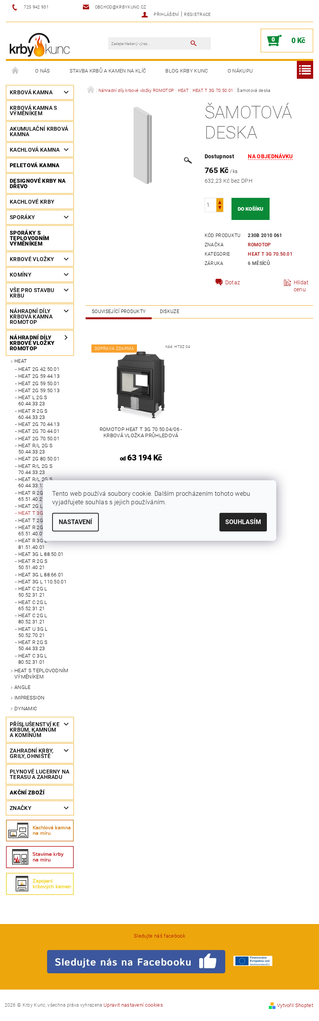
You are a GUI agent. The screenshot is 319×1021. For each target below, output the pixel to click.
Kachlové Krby (32, 202)
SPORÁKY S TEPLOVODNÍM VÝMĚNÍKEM (29, 238)
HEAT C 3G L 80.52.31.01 (32, 659)
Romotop (259, 244)
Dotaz (232, 282)
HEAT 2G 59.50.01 (39, 383)
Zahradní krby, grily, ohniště (31, 753)
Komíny (21, 275)
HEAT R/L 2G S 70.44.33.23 (35, 469)
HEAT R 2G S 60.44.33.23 (33, 414)
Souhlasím (243, 522)
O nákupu (240, 71)
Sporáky (22, 217)
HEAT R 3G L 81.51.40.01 (32, 544)
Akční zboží (27, 792)
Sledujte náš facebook (159, 935)
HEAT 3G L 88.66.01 (41, 575)
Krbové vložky (32, 259)
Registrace (197, 14)
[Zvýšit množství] (219, 201)
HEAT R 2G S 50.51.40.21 (33, 564)
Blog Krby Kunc (186, 71)
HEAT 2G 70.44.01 (39, 431)
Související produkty (118, 311)
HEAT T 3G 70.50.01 (270, 254)
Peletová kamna (35, 165)
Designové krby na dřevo (38, 183)
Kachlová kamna (35, 150)
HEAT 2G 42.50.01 (39, 369)
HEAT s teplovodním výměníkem (41, 674)
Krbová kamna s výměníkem (33, 110)
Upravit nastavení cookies (133, 1005)
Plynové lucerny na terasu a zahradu (40, 774)
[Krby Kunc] (40, 44)
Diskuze (169, 311)
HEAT (20, 361)
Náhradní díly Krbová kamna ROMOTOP (31, 316)
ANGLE (22, 687)
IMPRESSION (29, 698)
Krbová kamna (31, 92)
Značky (21, 808)
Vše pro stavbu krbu (32, 293)
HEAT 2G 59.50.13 (39, 390)
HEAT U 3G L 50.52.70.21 (33, 632)
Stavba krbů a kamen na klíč (108, 71)
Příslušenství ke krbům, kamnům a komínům (35, 729)
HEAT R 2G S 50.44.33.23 (33, 645)
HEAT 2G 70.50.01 (39, 438)
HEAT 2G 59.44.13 (39, 376)
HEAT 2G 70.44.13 (39, 424)
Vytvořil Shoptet (295, 1005)
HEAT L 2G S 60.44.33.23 (32, 401)
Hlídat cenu (301, 285)
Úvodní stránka (15, 71)
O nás (42, 71)
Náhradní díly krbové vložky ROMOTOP (32, 342)
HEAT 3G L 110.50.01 (42, 582)
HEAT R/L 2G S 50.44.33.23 (35, 449)
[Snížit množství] (219, 208)
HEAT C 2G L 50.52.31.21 (32, 592)
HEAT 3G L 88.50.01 (41, 554)
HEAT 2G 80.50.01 (39, 459)
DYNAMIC (25, 708)
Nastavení (75, 522)
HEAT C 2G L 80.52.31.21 (32, 619)
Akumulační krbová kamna (39, 131)
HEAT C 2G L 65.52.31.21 (32, 605)
